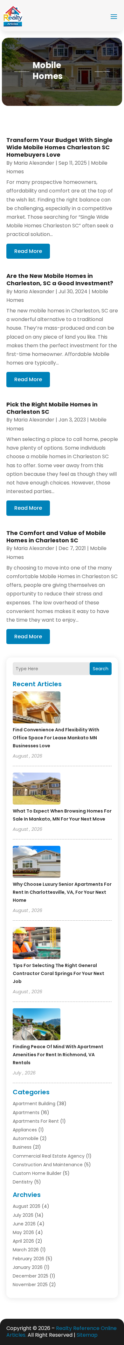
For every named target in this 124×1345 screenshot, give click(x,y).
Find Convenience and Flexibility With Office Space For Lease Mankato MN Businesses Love (56, 738)
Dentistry (23, 1182)
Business (22, 1147)
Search (100, 668)
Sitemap (87, 1335)
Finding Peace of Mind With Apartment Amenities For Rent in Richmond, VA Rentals (58, 1054)
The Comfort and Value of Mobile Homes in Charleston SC (56, 536)
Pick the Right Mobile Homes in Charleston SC (52, 408)
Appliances (25, 1130)
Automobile (25, 1138)
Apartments (26, 1112)
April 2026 (23, 1241)
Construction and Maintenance (48, 1164)
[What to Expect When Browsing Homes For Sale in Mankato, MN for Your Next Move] (36, 789)
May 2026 (23, 1232)
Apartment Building (34, 1103)
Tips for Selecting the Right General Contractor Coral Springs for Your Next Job (58, 973)
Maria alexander (34, 163)
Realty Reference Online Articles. (61, 1332)
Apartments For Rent (36, 1121)
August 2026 (26, 1206)
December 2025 (30, 1276)
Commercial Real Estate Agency (49, 1156)
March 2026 (26, 1250)
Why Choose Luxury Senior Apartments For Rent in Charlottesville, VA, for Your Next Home (62, 892)
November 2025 (30, 1284)
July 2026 (23, 1215)
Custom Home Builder (37, 1173)
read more (28, 251)
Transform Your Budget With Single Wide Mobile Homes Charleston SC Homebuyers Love (59, 147)
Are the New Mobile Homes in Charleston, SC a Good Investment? (59, 279)
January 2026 (28, 1267)
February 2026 (28, 1258)
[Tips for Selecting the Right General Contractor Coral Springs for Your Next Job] (36, 944)
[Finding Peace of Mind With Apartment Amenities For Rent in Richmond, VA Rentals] (36, 1025)
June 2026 (24, 1224)
